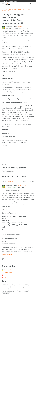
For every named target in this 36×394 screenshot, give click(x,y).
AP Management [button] (24, 287)
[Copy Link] (27, 28)
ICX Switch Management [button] (10, 291)
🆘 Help (4, 277)
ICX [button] (14, 287)
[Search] (30, 4)
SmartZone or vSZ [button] (22, 284)
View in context (7, 254)
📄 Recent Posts (7, 272)
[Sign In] (33, 4)
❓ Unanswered (18, 275)
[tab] (6, 176)
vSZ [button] (5, 289)
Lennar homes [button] (23, 291)
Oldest (9, 181)
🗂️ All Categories (7, 270)
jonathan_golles (11, 27)
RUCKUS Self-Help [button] (8, 284)
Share (4, 164)
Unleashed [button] (6, 293)
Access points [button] (13, 289)
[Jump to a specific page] (32, 181)
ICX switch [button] (10, 171)
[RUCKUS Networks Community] (8, 4)
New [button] (4, 171)
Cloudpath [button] (6, 287)
